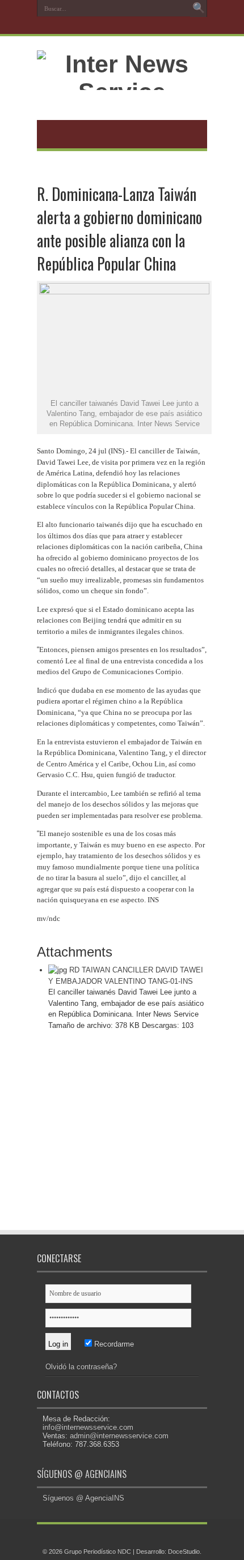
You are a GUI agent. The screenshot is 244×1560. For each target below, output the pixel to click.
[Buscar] (198, 8)
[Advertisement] (122, 1138)
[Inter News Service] (122, 91)
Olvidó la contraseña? (81, 1366)
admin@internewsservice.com (119, 1436)
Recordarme (113, 1344)
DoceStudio (184, 1551)
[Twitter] (121, 26)
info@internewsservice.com (88, 1427)
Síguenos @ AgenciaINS (82, 1474)
